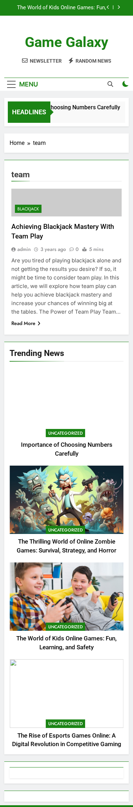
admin (24, 249)
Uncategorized (65, 433)
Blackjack (28, 209)
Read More (23, 323)
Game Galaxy (66, 42)
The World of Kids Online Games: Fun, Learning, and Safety (61, 8)
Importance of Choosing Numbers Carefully (63, 107)
